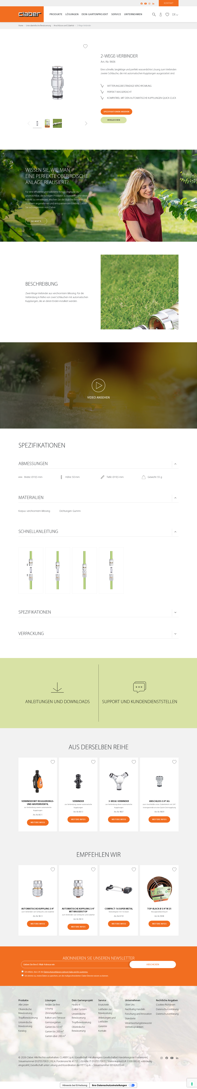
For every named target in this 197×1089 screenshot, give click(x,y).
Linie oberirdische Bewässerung (38, 25)
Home (20, 25)
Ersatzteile (103, 1004)
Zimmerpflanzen (53, 1013)
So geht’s (36, 221)
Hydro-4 (76, 1004)
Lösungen (72, 14)
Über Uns (130, 1004)
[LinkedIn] (153, 3)
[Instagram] (149, 3)
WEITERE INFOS (38, 822)
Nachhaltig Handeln (135, 1009)
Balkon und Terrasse (55, 1017)
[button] (86, 123)
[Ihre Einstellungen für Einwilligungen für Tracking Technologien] (192, 1084)
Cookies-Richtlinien (165, 1004)
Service (116, 14)
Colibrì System (79, 1009)
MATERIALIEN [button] (31, 497)
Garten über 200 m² (55, 1036)
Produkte (56, 14)
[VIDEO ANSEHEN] (98, 385)
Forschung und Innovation (138, 1013)
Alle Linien (23, 1004)
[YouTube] (145, 3)
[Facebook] (141, 3)
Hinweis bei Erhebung (74, 1085)
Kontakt (168, 3)
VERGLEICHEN (113, 120)
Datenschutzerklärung (167, 1009)
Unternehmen (133, 14)
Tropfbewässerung (28, 1017)
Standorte (130, 1018)
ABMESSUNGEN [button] (33, 463)
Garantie (102, 1026)
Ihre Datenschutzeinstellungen (109, 1085)
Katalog (22, 1030)
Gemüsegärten (53, 1022)
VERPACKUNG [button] (31, 633)
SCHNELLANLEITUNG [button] (38, 531)
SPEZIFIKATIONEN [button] (34, 612)
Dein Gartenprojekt (95, 14)
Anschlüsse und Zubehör (64, 25)
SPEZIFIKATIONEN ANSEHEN (116, 112)
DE (174, 14)
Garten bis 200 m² (54, 1031)
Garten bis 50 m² (53, 1026)
